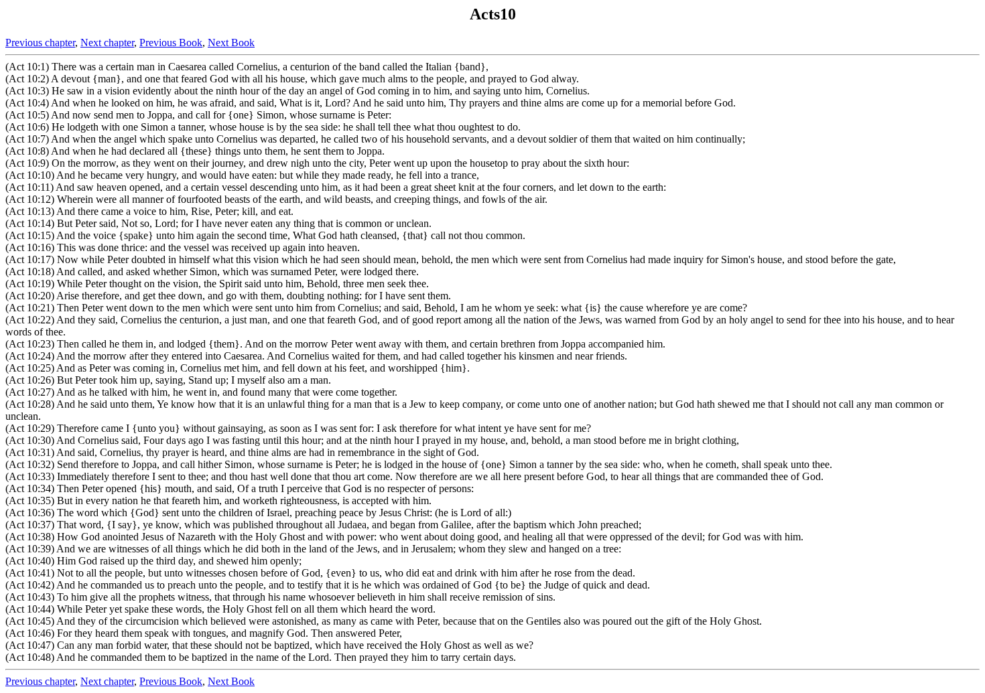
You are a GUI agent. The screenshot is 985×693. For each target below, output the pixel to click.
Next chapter (107, 42)
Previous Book (170, 42)
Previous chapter (40, 42)
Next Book (231, 42)
